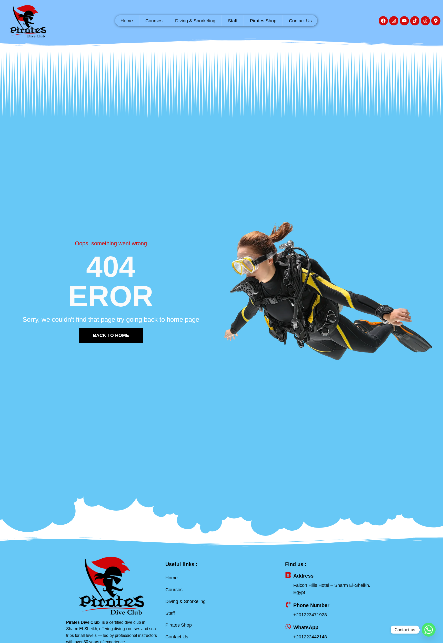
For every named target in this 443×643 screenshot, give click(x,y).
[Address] (288, 575)
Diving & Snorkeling (195, 20)
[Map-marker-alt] (435, 20)
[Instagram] (393, 20)
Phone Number (311, 605)
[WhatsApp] (288, 626)
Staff (232, 20)
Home (126, 20)
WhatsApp (305, 627)
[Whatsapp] (429, 630)
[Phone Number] (288, 604)
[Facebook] (383, 20)
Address (303, 576)
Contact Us (300, 20)
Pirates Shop (263, 20)
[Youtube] (404, 20)
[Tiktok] (414, 20)
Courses (154, 20)
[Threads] (425, 20)
